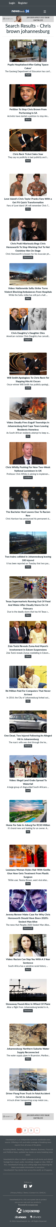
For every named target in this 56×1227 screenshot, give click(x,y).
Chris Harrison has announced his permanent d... (28, 519)
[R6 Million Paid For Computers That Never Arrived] (28, 687)
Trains (28, 567)
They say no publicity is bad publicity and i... (28, 157)
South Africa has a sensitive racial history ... (28, 966)
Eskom (28, 656)
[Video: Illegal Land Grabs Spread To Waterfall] (28, 777)
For (28, 831)
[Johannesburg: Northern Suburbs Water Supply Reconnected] (28, 1045)
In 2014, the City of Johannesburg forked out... (28, 698)
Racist (28, 969)
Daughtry (28, 339)
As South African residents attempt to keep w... (28, 433)
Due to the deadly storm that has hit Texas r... (28, 612)
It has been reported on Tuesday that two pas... (28, 564)
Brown (28, 119)
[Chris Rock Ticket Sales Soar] (28, 150)
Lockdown (28, 477)
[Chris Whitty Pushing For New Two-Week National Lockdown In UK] (28, 464)
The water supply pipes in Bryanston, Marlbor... (28, 1056)
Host (28, 522)
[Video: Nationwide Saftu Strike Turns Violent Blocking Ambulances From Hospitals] (28, 285)
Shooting (28, 746)
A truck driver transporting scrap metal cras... (28, 1100)
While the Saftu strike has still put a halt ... (28, 295)
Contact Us (33, 1193)
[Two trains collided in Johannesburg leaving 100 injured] (28, 553)
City (28, 701)
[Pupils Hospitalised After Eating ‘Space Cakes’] (28, 61)
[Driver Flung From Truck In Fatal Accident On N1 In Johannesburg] (28, 1090)
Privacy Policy (16, 1193)
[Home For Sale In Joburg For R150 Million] (28, 821)
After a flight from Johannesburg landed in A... (28, 1007)
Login (12, 3)
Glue (28, 883)
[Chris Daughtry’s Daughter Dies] (28, 329)
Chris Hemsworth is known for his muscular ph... (28, 254)
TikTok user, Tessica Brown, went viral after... (28, 880)
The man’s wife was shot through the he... (28, 743)
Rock (28, 160)
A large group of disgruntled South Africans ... (28, 787)
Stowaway (28, 1010)
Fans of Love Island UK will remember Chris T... (28, 206)
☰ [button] (44, 11)
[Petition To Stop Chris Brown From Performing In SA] (28, 106)
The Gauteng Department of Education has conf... (28, 72)
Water (28, 298)
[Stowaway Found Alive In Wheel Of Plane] (28, 1000)
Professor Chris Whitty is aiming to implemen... (28, 474)
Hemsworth (28, 257)
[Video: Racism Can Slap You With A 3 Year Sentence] (28, 956)
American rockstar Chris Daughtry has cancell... (28, 336)
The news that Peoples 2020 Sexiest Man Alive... (28, 925)
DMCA (42, 1193)
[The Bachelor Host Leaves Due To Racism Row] (28, 508)
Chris (28, 209)
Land (28, 790)
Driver (28, 1103)
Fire (28, 436)
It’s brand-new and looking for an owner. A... (28, 828)
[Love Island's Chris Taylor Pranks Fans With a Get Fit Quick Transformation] (28, 195)
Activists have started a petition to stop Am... (28, 116)
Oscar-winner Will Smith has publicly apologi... (28, 385)
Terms (25, 1193)
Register (23, 3)
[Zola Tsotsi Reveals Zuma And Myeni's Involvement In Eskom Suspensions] (28, 642)
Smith (28, 388)
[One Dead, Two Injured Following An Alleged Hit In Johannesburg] (28, 732)
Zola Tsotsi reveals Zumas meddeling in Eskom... (28, 653)
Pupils (28, 75)
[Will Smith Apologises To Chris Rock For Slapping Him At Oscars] (28, 374)
